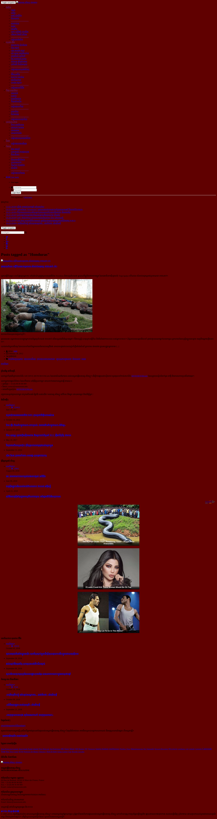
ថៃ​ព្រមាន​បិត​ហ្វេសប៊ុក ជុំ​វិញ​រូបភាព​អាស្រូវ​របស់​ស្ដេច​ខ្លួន (29, 445)
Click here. (28, 197)
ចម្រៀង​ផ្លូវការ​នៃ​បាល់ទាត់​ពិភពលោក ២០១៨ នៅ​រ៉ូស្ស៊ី (28, 486)
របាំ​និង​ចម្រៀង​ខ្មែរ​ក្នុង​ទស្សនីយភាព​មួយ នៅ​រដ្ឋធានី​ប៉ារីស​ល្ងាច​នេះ (33, 496)
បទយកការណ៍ (16, 133)
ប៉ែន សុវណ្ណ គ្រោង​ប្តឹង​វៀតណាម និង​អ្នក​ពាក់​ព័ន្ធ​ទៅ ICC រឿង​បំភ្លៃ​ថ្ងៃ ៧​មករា (38, 435)
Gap (69, 752)
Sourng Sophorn (101, 749)
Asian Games (62, 752)
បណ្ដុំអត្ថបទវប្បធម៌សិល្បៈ (20, 69)
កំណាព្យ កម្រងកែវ (18, 165)
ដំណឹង (8, 7)
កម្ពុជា (13, 10)
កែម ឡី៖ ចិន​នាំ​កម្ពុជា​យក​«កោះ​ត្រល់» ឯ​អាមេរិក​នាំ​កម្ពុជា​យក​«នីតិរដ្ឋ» (36, 425)
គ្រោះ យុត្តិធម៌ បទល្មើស (20, 32)
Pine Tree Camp (12, 752)
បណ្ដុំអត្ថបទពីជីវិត (17, 87)
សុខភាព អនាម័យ (17, 77)
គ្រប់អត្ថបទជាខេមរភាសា (46, 359)
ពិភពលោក (15, 18)
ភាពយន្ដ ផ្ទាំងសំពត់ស (19, 61)
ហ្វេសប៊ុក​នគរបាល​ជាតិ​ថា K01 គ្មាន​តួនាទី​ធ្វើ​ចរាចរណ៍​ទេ (30, 415)
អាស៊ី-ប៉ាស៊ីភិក (16, 16)
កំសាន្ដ (8, 146)
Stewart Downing (161, 749)
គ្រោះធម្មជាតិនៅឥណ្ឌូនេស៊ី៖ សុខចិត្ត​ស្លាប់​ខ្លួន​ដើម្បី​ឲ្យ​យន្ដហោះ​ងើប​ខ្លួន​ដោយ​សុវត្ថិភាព (42, 653)
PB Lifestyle (173, 749)
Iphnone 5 (42, 752)
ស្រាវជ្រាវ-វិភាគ (11, 122)
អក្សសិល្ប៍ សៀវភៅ (18, 56)
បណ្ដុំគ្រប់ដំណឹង (17, 39)
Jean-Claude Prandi (26, 749)
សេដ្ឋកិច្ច (14, 29)
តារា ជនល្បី (15, 149)
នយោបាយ (15, 23)
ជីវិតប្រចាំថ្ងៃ (15, 74)
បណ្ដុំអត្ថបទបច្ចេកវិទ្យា (19, 119)
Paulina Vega (125, 749)
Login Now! (16, 193)
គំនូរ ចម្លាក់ (15, 48)
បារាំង (13, 13)
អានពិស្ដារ (4, 364)
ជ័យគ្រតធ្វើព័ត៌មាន (18, 159)
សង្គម (13, 26)
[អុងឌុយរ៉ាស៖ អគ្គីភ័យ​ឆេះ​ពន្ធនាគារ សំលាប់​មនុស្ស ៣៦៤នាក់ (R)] (26, 261)
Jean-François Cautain (9, 749)
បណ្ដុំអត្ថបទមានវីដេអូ (19, 143)
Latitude (192, 749)
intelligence (114, 749)
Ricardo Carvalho (78, 752)
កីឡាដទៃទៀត (16, 101)
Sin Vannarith (148, 749)
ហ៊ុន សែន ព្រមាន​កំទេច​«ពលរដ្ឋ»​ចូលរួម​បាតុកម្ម (26, 455)
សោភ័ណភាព (16, 80)
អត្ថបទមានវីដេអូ (30, 359)
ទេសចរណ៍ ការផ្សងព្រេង (20, 152)
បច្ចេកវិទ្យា (14, 111)
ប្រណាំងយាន (16, 99)
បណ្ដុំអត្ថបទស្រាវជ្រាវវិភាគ (20, 138)
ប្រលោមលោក (16, 162)
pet (187, 749)
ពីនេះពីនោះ (15, 154)
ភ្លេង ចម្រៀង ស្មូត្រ (18, 50)
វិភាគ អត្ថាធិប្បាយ (17, 125)
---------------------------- (20, 21)
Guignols (198, 749)
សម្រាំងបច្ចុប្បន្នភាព (15, 359)
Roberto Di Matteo (31, 752)
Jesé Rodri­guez (55, 749)
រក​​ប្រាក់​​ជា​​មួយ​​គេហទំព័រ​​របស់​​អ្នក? (13, 726)
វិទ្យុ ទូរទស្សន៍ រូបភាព (18, 59)
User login (14, 177)
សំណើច (14, 168)
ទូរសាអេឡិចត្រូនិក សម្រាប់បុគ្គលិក (15, 736)
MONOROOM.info (139, 376)
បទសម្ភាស (15, 130)
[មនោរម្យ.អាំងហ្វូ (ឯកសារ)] (26, 2)
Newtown (91, 749)
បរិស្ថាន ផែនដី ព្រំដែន (19, 34)
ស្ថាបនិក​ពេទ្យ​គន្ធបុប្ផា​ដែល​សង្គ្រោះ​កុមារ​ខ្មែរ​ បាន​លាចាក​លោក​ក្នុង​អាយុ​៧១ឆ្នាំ (38, 673)
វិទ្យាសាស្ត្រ (15, 114)
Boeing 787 (83, 749)
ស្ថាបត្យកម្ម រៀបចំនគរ (19, 45)
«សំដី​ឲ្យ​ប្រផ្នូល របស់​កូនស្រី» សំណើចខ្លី (23, 704)
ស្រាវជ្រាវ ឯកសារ (17, 127)
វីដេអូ (8, 141)
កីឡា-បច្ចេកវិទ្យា (12, 90)
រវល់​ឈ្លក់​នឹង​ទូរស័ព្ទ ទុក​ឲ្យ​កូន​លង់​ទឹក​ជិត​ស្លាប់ (25, 663)
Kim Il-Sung (52, 752)
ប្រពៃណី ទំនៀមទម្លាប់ (19, 64)
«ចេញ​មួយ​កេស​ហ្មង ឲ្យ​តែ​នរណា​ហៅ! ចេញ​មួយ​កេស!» (29, 714)
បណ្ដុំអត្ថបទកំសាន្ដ (18, 173)
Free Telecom (44, 749)
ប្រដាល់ (14, 96)
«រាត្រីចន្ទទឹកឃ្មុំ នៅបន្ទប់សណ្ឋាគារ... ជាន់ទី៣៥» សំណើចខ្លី (31, 694)
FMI (76, 749)
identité (35, 749)
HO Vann (65, 749)
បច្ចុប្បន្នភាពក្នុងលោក (63, 359)
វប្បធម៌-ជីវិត (10, 42)
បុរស (15, 351)
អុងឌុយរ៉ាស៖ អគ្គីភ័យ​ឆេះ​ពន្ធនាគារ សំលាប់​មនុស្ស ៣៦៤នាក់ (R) (29, 266)
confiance (182, 749)
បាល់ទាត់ (14, 93)
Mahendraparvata (137, 749)
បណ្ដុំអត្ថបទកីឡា (17, 106)
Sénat (71, 749)
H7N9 (21, 752)
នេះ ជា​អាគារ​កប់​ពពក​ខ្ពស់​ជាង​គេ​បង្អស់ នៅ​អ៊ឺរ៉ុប (26, 476)
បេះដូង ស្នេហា (16, 82)
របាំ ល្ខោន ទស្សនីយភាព (20, 53)
